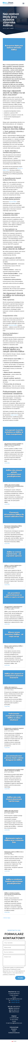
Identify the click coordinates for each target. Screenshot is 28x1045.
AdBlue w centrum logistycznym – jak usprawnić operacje (13, 566)
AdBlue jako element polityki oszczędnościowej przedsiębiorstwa (13, 485)
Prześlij (20, 978)
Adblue (11, 28)
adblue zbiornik (14, 415)
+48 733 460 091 (15, 1000)
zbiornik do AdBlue (12, 325)
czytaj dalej (7, 463)
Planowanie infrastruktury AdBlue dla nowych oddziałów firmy (13, 526)
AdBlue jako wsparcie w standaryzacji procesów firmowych (13, 688)
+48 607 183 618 (15, 1002)
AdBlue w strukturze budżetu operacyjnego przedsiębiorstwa (12, 893)
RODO (14, 1030)
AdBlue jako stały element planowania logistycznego (11, 811)
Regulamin (14, 1029)
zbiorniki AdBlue (13, 201)
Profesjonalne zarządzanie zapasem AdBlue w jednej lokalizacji (14, 729)
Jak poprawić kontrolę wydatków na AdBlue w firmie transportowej (13, 444)
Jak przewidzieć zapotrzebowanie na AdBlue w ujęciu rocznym (13, 607)
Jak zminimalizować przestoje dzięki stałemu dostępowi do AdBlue (14, 770)
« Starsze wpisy (6, 917)
